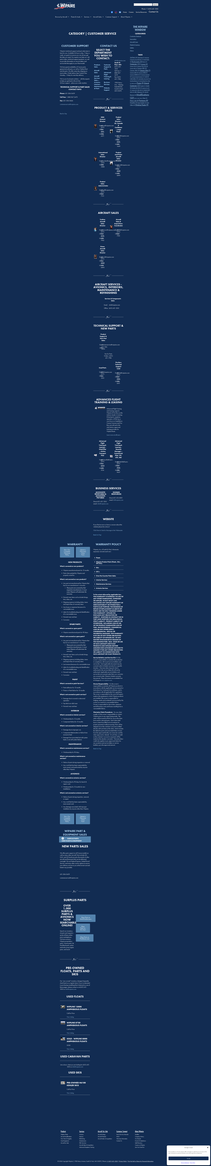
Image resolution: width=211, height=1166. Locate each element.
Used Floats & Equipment (72, 841)
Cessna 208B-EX (135, 75)
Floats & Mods (75, 17)
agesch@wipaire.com (123, 165)
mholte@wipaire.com (123, 373)
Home (125, 12)
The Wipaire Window (140, 28)
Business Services (107, 83)
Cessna (144, 64)
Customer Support (111, 17)
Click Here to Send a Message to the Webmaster (108, 530)
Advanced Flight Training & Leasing (107, 76)
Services (86, 17)
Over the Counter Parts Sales (106, 576)
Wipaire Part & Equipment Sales (75, 832)
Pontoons (143, 100)
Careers (131, 12)
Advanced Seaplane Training (86, 1147)
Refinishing (82, 1139)
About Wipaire (125, 17)
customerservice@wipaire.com (69, 104)
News (132, 51)
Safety (132, 48)
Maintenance (82, 1141)
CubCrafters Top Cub (143, 79)
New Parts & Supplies (66, 1139)
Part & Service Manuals (122, 1134)
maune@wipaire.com (107, 126)
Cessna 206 (145, 70)
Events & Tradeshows (140, 1141)
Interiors (81, 1136)
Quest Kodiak (141, 103)
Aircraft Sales (97, 17)
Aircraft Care (134, 42)
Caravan (135, 64)
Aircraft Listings (101, 1134)
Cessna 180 (133, 68)
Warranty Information (121, 1139)
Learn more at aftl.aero (113, 435)
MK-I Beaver (139, 92)
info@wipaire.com (119, 61)
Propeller (133, 103)
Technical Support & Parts (107, 67)
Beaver (144, 61)
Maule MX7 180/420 (137, 90)
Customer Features (135, 36)
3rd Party (133, 57)
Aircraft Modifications (66, 1136)
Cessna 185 (134, 70)
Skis (97, 568)
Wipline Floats (141, 105)
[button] (208, 1147)
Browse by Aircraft (61, 17)
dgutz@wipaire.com (123, 136)
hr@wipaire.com (118, 500)
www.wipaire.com (106, 680)
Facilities (137, 1134)
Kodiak (143, 86)
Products (63, 1131)
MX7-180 (140, 98)
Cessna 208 (134, 72)
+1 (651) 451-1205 (112, 1161)
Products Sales (97, 66)
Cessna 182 (142, 68)
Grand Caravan (139, 84)
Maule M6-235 (137, 88)
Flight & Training (135, 45)
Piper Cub (134, 100)
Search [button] (155, 5)
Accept (188, 1158)
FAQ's (118, 1136)
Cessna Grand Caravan (138, 77)
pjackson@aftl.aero (107, 460)
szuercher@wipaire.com (108, 161)
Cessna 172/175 (142, 66)
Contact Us (153, 11)
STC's (98, 572)
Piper (145, 98)
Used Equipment (65, 1141)
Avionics (81, 1134)
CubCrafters (134, 79)
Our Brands (138, 1139)
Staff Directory (138, 1143)
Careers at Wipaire (140, 1145)
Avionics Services (102, 588)
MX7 (135, 98)
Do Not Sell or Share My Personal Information (140, 1161)
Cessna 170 (133, 66)
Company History (139, 1136)
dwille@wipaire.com (123, 230)
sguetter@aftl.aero (122, 462)
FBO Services (82, 1143)
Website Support (107, 89)
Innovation (133, 39)
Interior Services (101, 580)
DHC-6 (134, 83)
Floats (98, 558)
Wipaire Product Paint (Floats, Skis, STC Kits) (108, 562)
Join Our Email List (139, 1147)
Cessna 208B (143, 72)
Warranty (75, 544)
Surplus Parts (73, 839)
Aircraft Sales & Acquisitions (86, 1145)
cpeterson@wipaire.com (108, 230)
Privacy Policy (192, 1162)
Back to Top (63, 114)
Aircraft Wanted (102, 1136)
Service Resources (141, 12)
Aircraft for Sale (65, 1143)
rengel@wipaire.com (107, 190)
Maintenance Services (103, 584)
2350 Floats (140, 57)
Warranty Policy (108, 544)
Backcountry (137, 62)
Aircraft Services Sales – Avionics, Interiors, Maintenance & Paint (98, 82)
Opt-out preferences (185, 1162)
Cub (146, 77)
